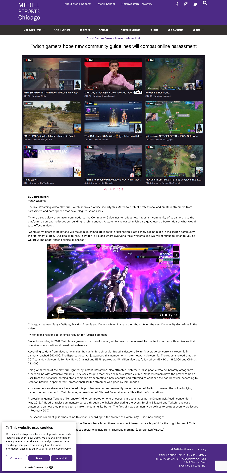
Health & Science (130, 30)
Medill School (106, 3)
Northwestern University (136, 3)
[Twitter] (195, 4)
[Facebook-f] (177, 4)
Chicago (103, 30)
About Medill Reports (77, 3)
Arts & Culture (62, 30)
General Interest (115, 38)
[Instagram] (186, 4)
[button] (205, 2)
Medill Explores (32, 30)
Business (84, 30)
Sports (196, 30)
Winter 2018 (133, 38)
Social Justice (175, 30)
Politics (154, 30)
